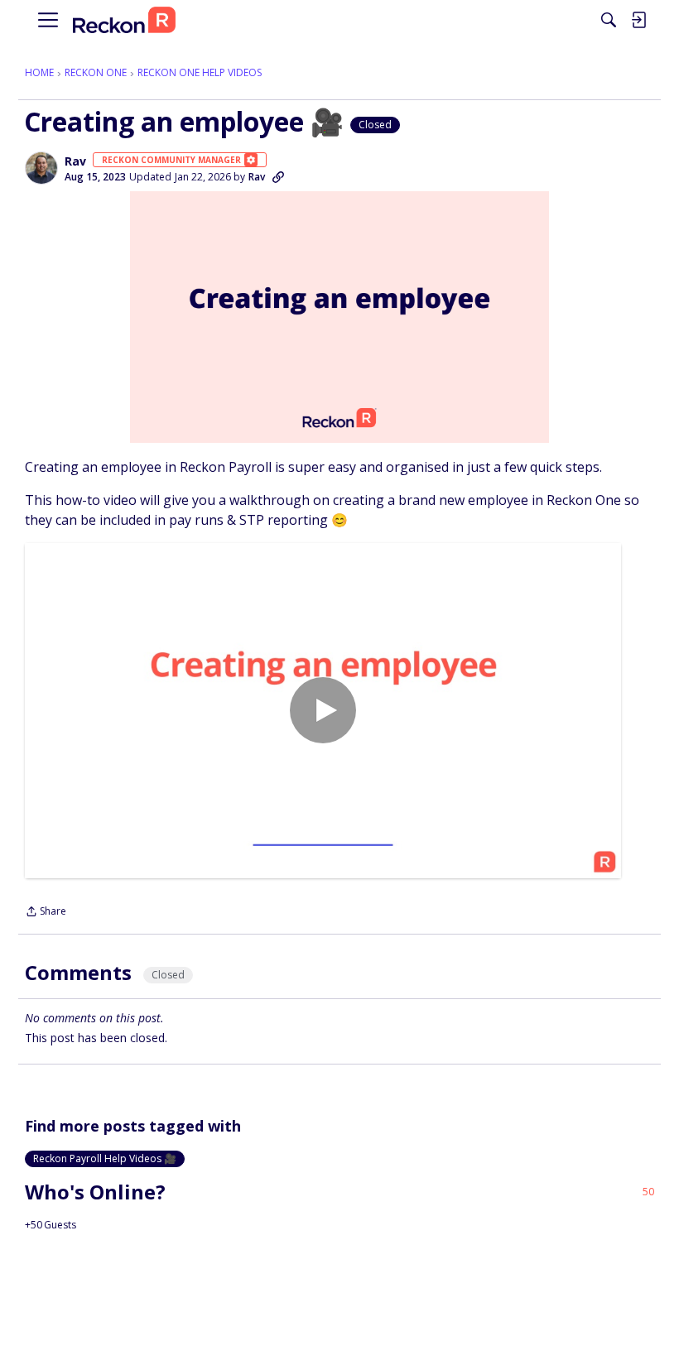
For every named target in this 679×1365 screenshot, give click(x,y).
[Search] (609, 20)
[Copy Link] (278, 177)
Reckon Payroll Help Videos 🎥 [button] (104, 1158)
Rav (75, 161)
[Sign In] (638, 20)
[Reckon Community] (124, 20)
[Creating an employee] (323, 710)
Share (45, 912)
